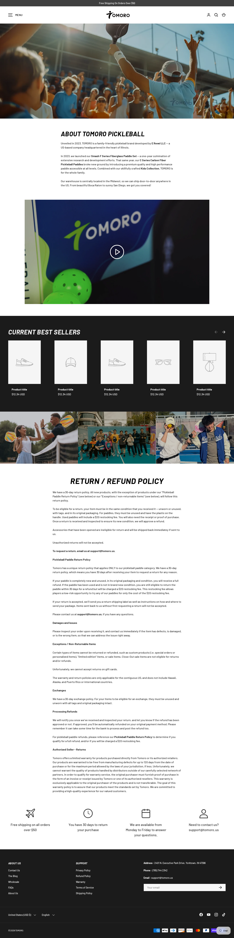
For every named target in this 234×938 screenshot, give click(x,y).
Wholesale (13, 881)
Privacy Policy (83, 870)
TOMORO (19, 930)
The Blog (13, 876)
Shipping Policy (84, 893)
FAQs (11, 887)
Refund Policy (83, 876)
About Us (13, 893)
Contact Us (14, 870)
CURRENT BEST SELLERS (44, 332)
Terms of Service (85, 887)
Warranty (80, 881)
